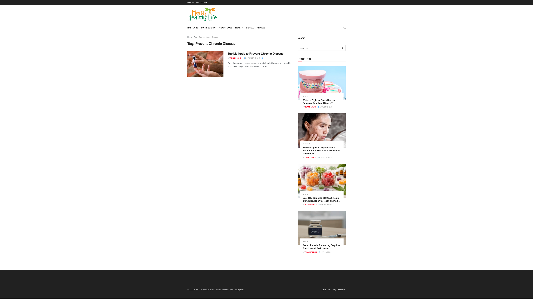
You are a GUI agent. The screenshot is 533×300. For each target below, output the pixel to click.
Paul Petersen (311, 252)
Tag (195, 37)
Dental (250, 27)
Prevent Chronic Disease (208, 37)
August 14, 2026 (326, 204)
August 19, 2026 (325, 107)
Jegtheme (241, 289)
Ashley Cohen (236, 58)
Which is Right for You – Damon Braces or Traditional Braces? (319, 101)
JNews (195, 289)
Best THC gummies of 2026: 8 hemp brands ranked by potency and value (321, 199)
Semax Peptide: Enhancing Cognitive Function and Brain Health (321, 247)
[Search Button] (343, 48)
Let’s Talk (190, 2)
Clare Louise (310, 107)
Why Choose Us (202, 2)
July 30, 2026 (325, 252)
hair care (192, 27)
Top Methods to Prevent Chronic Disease (255, 53)
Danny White (310, 157)
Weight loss (225, 27)
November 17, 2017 (252, 58)
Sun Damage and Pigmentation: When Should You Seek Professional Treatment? (321, 150)
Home (189, 37)
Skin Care (307, 143)
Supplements (208, 27)
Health (239, 27)
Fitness (261, 27)
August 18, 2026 (324, 157)
